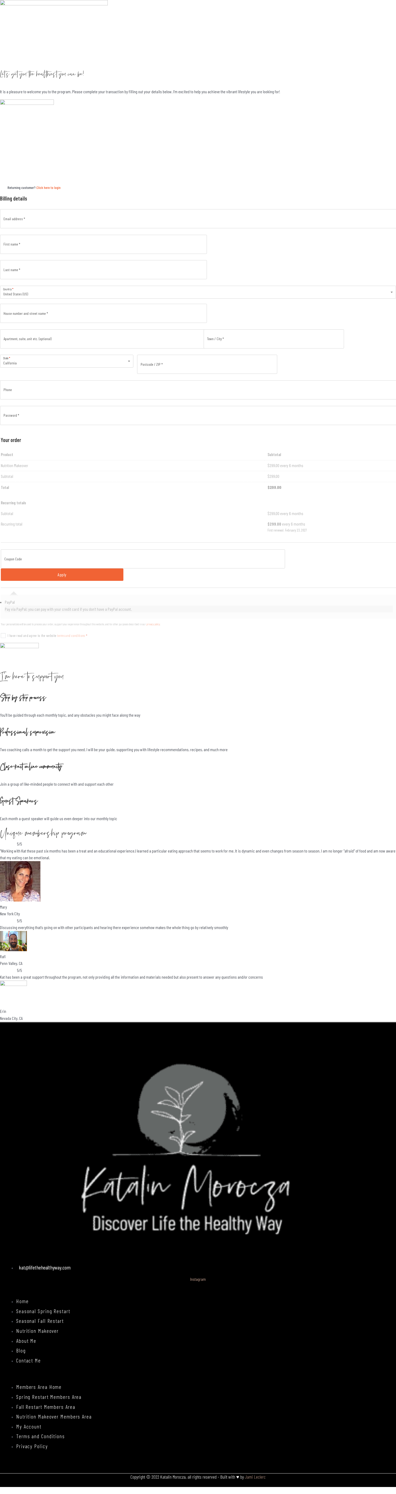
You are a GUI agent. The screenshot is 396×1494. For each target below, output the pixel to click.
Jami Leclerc (255, 1477)
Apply (62, 574)
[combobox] (198, 292)
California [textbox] (10, 363)
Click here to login (48, 187)
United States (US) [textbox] (15, 294)
